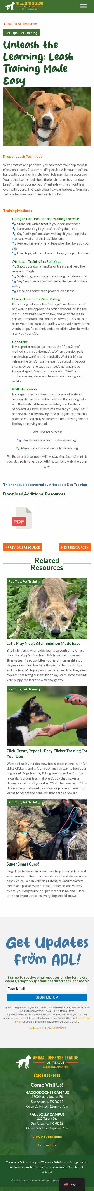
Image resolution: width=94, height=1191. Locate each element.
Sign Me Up (47, 997)
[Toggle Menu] (83, 6)
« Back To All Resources (20, 23)
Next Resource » (75, 547)
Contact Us (47, 1145)
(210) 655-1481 (47, 1075)
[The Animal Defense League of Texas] (31, 6)
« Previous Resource (22, 547)
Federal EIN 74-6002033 (47, 1028)
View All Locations (47, 1136)
